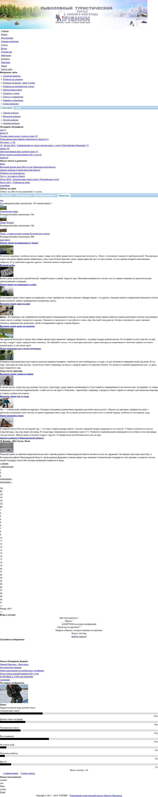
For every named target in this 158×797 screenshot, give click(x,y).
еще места (5, 239)
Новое (4, 65)
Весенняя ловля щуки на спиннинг (17, 326)
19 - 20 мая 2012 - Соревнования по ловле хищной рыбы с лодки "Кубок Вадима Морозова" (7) (44, 145)
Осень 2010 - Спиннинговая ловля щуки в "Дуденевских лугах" (29, 179)
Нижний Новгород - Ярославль (14, 664)
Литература (6, 51)
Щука (2, 163)
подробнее (5, 185)
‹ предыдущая (6, 466)
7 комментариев (10, 773)
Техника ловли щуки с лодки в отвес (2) (18, 136)
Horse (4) (4, 157)
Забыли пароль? (79, 636)
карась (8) (4, 148)
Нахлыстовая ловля (12, 89)
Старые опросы (28, 773)
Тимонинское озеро (9, 211)
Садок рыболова (11, 103)
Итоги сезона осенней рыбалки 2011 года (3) (21, 154)
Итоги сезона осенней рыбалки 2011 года (19, 673)
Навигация (6, 55)
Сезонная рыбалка (11, 75)
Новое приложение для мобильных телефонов (22, 670)
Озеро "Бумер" (7, 222)
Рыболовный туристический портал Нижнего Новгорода (96, 795)
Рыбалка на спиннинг (13, 79)
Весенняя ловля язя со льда (14, 396)
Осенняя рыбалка (11, 123)
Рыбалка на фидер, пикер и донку (19, 82)
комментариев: (44, 203)
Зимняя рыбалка (11, 112)
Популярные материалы (44, 195)
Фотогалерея (7, 37)
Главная (5, 30)
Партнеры (5, 62)
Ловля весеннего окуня (11, 415)
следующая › (6, 478)
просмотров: (26, 203)
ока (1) (3, 129)
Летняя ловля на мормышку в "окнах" (19, 242)
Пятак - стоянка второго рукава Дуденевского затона (25, 233)
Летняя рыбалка (10, 119)
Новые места (64, 195)
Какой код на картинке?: (69, 627)
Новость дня (7, 195)
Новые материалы (23, 195)
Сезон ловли (7, 108)
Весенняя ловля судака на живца (16, 373)
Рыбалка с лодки (11, 93)
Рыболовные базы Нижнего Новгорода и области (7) (24, 139)
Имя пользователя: (69, 617)
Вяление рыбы (7, 265)
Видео (4, 48)
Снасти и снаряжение (13, 96)
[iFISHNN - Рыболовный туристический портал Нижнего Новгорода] (73, 28)
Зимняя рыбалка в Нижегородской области (20, 169)
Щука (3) (4, 132)
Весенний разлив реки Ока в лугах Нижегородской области (28, 166)
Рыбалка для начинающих (12, 173)
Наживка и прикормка (13, 100)
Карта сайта (6, 69)
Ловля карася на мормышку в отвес (18, 284)
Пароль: (69, 620)
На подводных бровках (10, 667)
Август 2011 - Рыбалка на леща (15, 182)
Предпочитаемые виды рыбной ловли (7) (19, 151)
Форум (4, 34)
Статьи (4, 44)
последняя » (6, 481)
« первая (4, 463)
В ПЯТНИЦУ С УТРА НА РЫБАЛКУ (16, 676)
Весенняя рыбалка (12, 116)
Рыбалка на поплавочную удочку (18, 86)
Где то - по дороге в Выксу (12, 176)
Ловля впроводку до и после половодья (20, 348)
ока (1, 200)
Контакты (5, 58)
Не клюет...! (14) (7, 142)
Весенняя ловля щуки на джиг (15, 303)
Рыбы (18, 108)
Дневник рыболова (10, 41)
